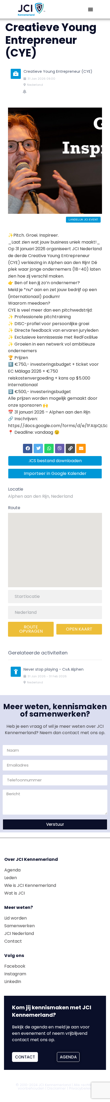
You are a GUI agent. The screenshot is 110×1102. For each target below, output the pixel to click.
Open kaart (79, 629)
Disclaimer (56, 1088)
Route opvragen (31, 629)
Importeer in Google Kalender (55, 473)
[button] (91, 9)
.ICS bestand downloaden (55, 461)
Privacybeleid (80, 1088)
